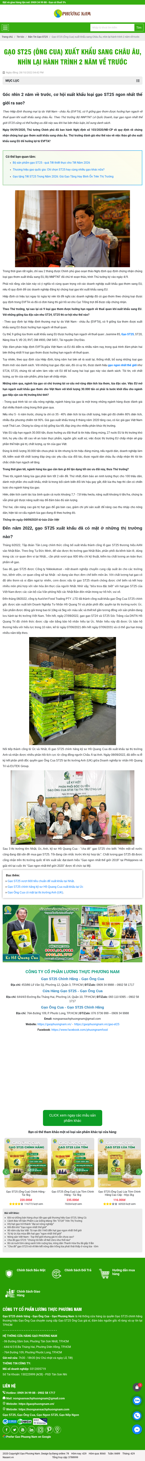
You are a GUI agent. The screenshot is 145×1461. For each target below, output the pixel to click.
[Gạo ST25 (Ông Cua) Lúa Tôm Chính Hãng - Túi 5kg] (26, 1162)
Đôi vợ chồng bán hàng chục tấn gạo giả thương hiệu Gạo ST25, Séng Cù (46, 1217)
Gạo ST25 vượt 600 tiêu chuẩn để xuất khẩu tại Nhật (41, 881)
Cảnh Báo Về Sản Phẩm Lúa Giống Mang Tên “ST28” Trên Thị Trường (44, 1220)
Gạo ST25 (127, 334)
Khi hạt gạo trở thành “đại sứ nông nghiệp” (30, 1224)
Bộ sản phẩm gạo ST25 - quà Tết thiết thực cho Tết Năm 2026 (51, 162)
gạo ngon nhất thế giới (122, 365)
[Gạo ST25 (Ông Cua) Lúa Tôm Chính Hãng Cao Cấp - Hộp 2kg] (72, 1162)
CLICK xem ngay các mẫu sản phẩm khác (72, 1118)
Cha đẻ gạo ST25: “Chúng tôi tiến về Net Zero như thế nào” (39, 1240)
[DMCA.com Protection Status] (24, 1420)
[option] (26, 1172)
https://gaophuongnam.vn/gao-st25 (96, 1024)
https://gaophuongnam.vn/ (54, 1024)
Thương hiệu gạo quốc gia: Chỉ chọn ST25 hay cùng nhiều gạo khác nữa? (59, 169)
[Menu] (5, 27)
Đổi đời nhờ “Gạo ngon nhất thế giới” (27, 1227)
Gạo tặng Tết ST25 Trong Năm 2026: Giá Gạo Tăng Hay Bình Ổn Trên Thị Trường (63, 176)
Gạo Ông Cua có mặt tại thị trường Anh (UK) (35, 892)
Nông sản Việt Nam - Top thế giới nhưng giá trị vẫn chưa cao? (40, 1236)
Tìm (138, 27)
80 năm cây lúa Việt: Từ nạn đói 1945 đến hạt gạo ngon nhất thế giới (44, 1230)
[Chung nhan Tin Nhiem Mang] (40, 1420)
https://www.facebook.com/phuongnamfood (79, 1029)
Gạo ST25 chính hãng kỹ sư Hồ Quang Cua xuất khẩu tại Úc (45, 886)
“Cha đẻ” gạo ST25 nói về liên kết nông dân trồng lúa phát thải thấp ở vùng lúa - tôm (52, 1246)
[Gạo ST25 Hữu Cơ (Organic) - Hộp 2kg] (119, 1162)
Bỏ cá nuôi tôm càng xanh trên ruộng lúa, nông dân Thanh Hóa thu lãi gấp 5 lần (50, 1243)
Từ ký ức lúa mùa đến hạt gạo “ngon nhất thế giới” (34, 1233)
